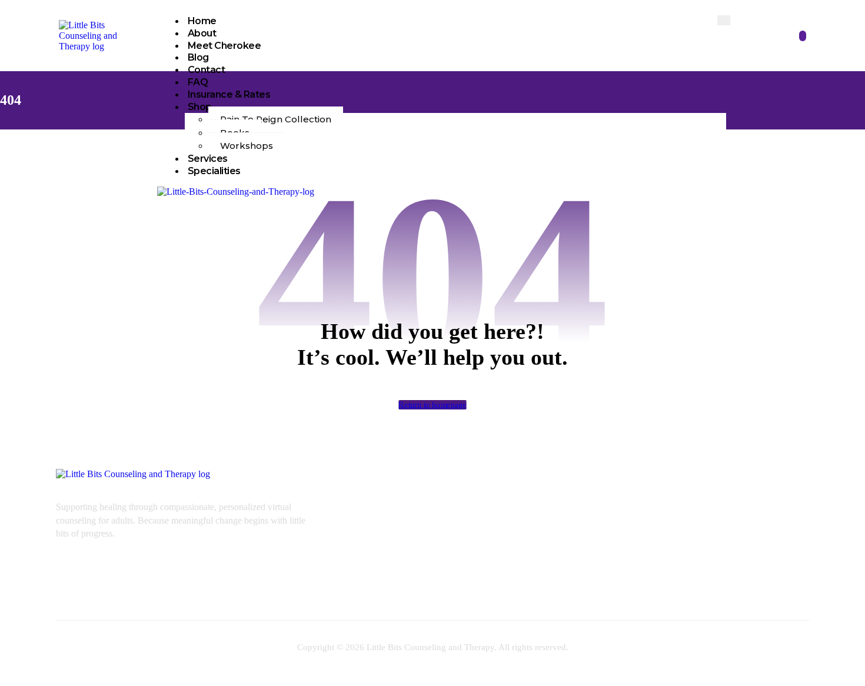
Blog (198, 57)
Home (202, 20)
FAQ (198, 82)
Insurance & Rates (229, 94)
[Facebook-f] (669, 564)
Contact (206, 69)
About (202, 33)
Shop (200, 106)
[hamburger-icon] (723, 20)
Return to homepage (432, 404)
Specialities (214, 171)
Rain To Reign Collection (275, 119)
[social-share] (808, 480)
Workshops (246, 145)
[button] (802, 36)
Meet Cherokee (224, 45)
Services (208, 158)
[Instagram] (703, 564)
